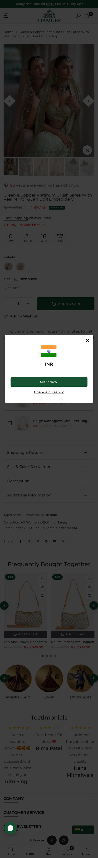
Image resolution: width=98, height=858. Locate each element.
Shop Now (49, 382)
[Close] (87, 340)
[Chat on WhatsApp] (10, 828)
